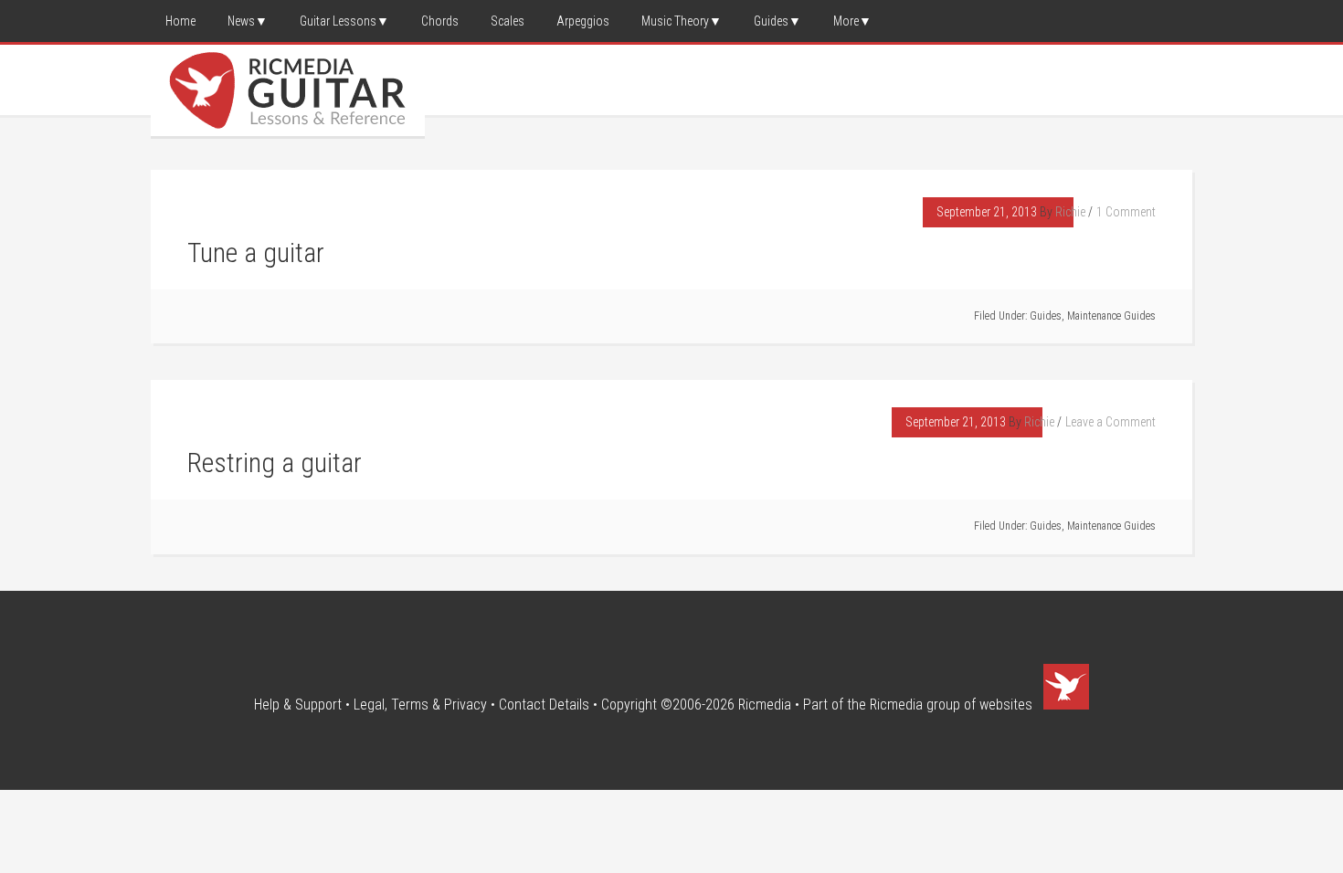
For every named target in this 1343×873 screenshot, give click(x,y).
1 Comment (1126, 212)
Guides (1046, 316)
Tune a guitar (255, 252)
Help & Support (298, 704)
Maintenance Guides (1111, 316)
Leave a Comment (1110, 422)
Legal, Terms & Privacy (420, 704)
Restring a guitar (274, 463)
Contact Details (544, 704)
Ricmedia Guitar (288, 90)
